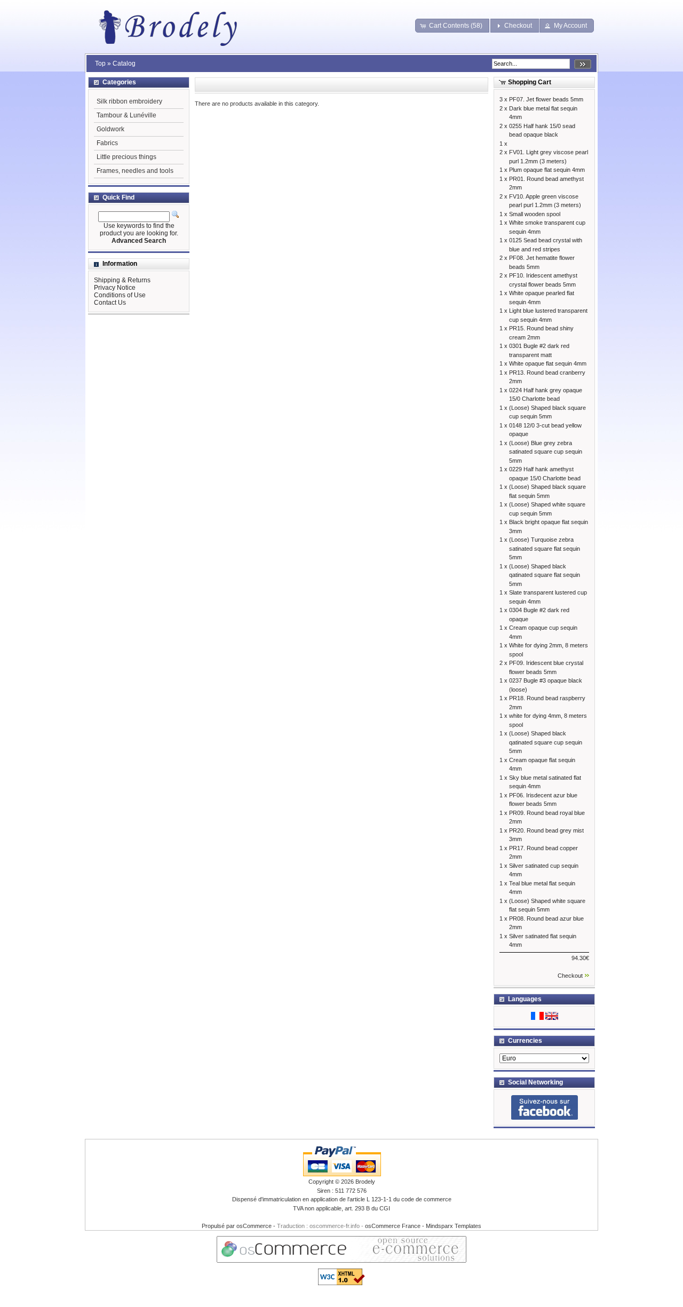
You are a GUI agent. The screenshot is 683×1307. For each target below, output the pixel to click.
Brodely (365, 1181)
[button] (452, 26)
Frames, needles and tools (135, 171)
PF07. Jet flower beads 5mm (546, 99)
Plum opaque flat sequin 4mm (547, 170)
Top (100, 63)
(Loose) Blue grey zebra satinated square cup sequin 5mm (545, 452)
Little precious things (126, 157)
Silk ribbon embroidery (129, 101)
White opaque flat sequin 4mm (547, 363)
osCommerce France (392, 1226)
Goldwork (110, 129)
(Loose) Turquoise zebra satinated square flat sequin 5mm (544, 548)
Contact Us (110, 302)
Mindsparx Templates (453, 1226)
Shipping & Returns (122, 280)
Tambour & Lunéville (126, 115)
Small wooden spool (534, 214)
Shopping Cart (529, 82)
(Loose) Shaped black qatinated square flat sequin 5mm (544, 575)
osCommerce (254, 1226)
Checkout (570, 975)
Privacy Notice (115, 287)
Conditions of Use (120, 295)
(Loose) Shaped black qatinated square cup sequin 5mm (545, 742)
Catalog (124, 63)
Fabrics (107, 143)
